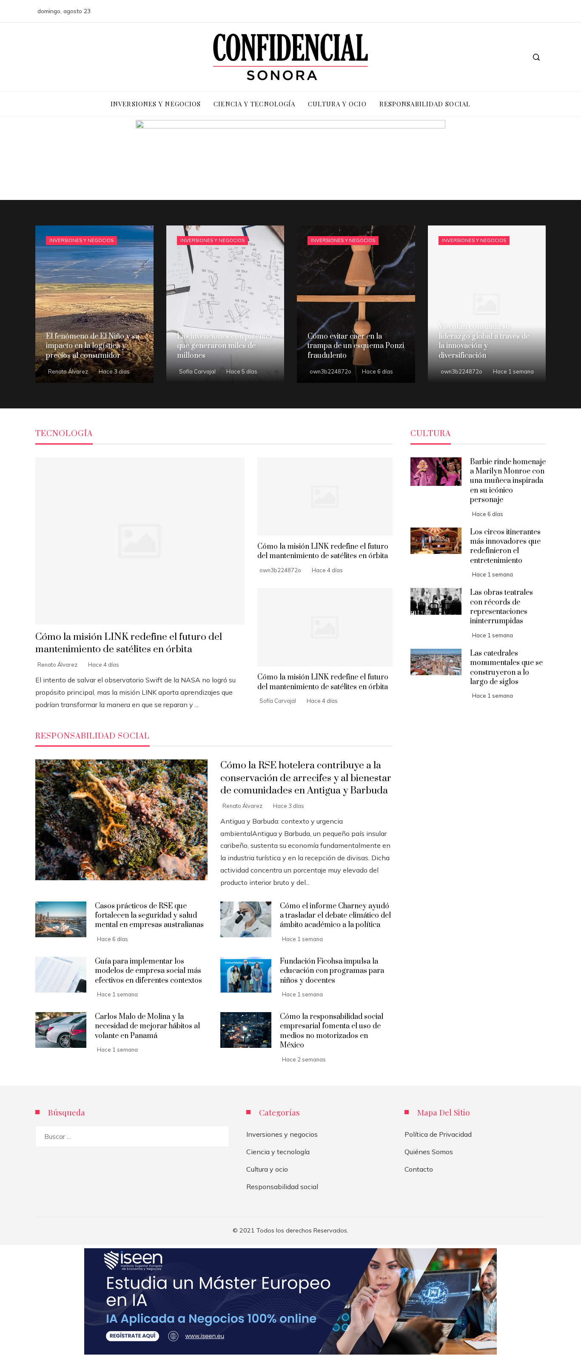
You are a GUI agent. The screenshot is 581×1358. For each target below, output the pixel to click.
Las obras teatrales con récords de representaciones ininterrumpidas (501, 607)
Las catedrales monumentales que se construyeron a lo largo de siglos (506, 668)
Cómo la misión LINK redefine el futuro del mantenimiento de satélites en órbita (128, 643)
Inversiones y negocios (81, 240)
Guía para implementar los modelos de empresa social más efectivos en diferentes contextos (148, 971)
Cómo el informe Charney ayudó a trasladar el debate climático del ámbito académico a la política (335, 916)
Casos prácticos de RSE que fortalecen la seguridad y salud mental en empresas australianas (149, 916)
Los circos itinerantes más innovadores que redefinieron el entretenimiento (505, 546)
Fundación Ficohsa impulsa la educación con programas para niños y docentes (332, 971)
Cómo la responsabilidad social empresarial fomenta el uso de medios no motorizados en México (331, 1031)
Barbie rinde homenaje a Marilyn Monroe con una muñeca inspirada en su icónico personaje (508, 481)
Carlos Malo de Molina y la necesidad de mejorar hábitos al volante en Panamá (147, 1026)
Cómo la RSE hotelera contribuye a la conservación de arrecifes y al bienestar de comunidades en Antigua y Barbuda (305, 777)
